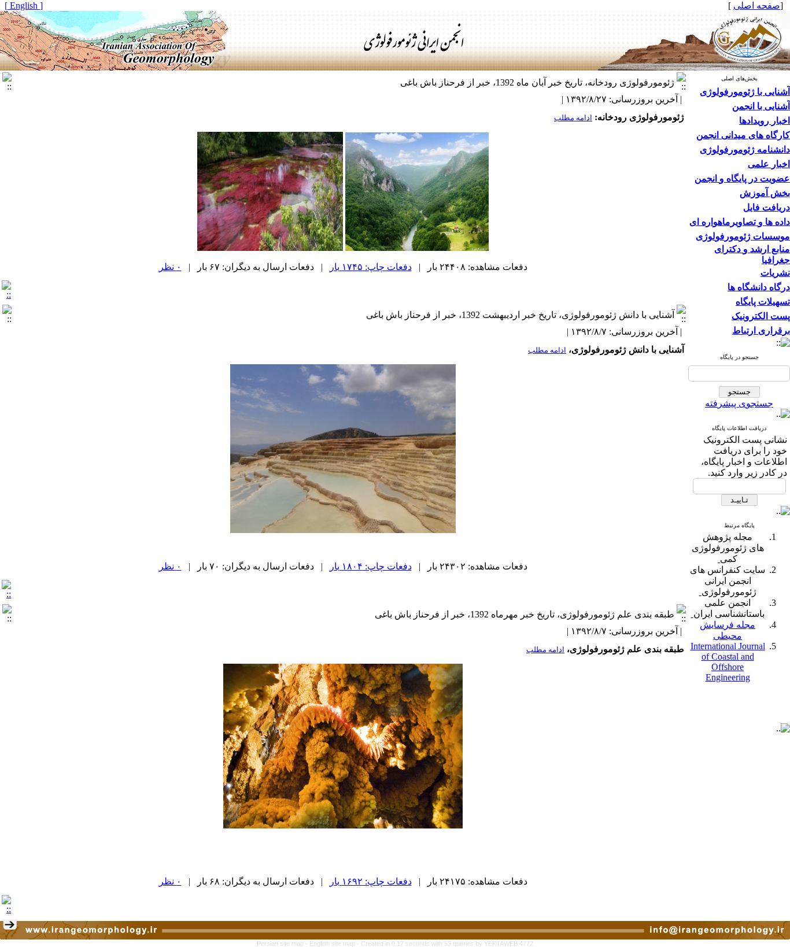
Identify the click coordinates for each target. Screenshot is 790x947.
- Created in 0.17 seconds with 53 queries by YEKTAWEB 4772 (445, 943)
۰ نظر (170, 267)
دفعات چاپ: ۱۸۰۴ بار (371, 566)
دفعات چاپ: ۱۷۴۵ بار (371, 267)
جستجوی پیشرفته (739, 403)
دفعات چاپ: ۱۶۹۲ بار (371, 881)
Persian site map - (283, 943)
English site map (333, 943)
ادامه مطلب (573, 117)
